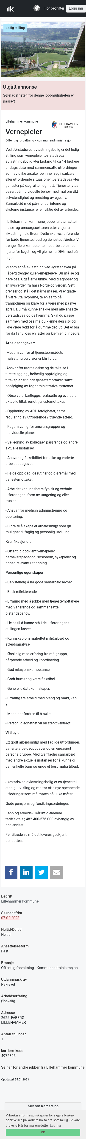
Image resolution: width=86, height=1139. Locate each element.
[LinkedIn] (26, 872)
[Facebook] (11, 872)
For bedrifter (54, 8)
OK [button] (43, 1132)
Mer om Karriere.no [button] (43, 1106)
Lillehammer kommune (20, 901)
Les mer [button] (55, 1125)
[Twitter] (41, 872)
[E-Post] (56, 872)
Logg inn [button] (76, 8)
